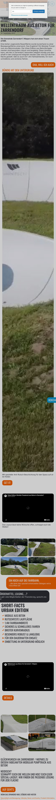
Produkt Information (47, 798)
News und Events (33, 798)
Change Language (39, 11)
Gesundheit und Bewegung (10, 798)
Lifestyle (24, 798)
